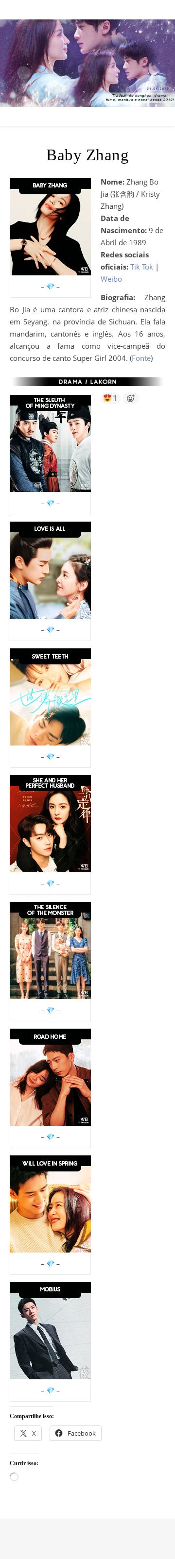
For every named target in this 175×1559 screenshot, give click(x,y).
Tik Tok (141, 266)
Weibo (111, 279)
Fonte (141, 358)
